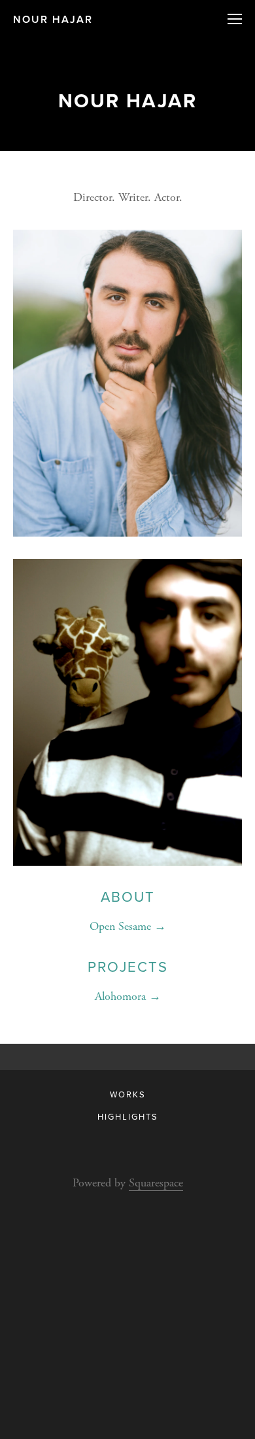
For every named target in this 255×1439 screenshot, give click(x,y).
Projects (128, 966)
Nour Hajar (53, 19)
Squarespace (156, 1182)
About (128, 896)
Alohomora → (128, 996)
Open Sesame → (128, 926)
